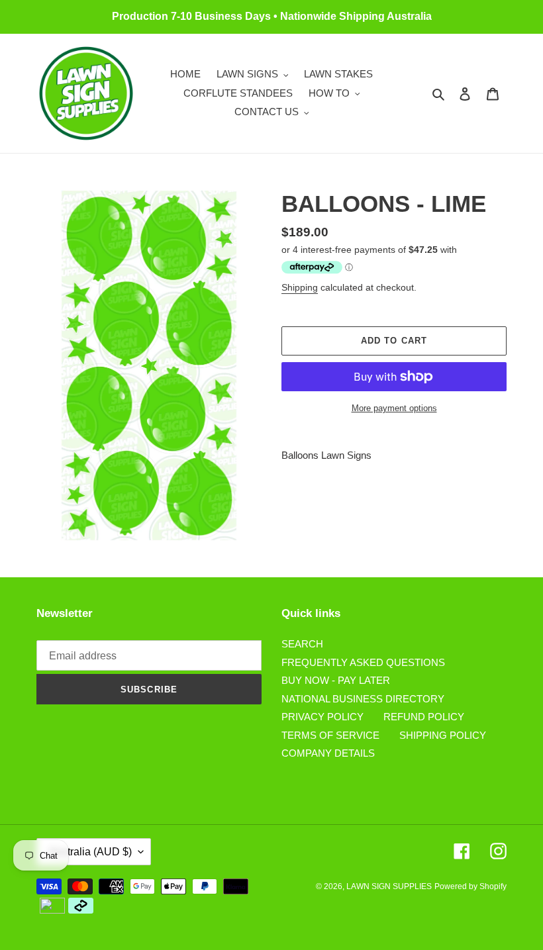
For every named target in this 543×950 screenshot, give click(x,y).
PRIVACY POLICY (322, 716)
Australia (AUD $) (90, 851)
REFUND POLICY (423, 716)
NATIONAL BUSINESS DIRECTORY (362, 698)
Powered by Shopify (470, 886)
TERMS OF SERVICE (330, 735)
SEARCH (302, 643)
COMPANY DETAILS (328, 753)
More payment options (394, 408)
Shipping (299, 287)
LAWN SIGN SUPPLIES (389, 886)
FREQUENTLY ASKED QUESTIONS (363, 662)
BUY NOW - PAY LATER (335, 680)
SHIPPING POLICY (442, 735)
